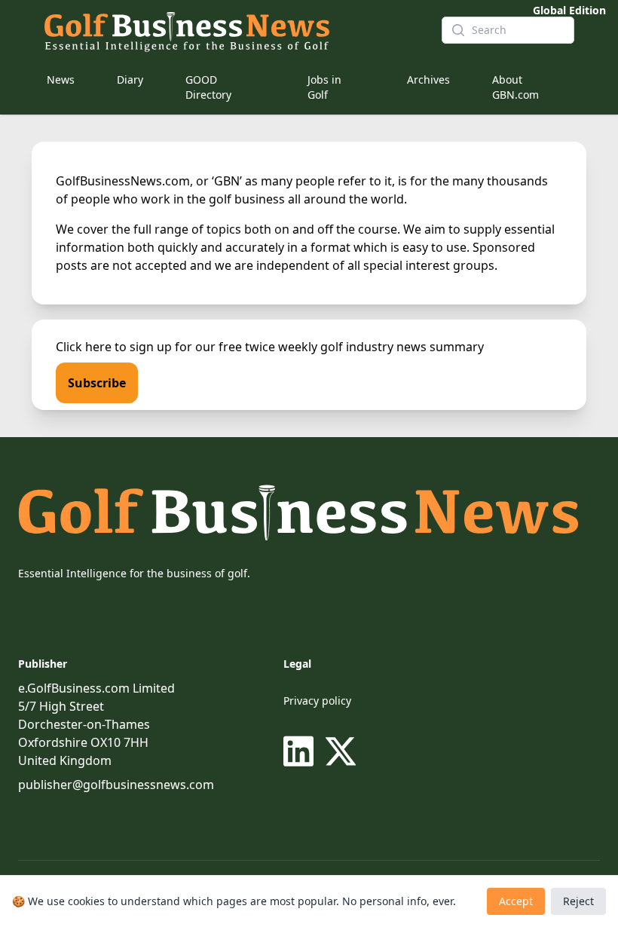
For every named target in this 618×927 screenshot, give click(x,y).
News (61, 79)
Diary (130, 79)
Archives (428, 79)
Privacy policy (317, 700)
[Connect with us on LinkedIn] (301, 751)
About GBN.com (515, 87)
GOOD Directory (208, 87)
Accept (516, 901)
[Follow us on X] (341, 751)
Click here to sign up (114, 346)
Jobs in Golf (324, 87)
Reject (578, 901)
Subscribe (97, 383)
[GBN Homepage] (231, 30)
